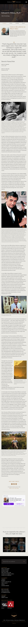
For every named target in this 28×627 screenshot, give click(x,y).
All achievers (5, 10)
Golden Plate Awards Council (7, 573)
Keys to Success (5, 588)
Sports (3, 584)
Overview (3, 596)
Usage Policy (14, 623)
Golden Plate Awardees (6, 575)
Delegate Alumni (4, 571)
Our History (4, 567)
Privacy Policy (23, 621)
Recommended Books (5, 592)
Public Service (4, 583)
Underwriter (4, 621)
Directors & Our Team (6, 572)
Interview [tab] (17, 23)
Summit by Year (4, 597)
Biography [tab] (4, 23)
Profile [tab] (11, 23)
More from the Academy (6, 600)
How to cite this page (14, 488)
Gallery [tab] (23, 23)
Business (3, 580)
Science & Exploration (6, 581)
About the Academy (5, 568)
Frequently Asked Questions (15, 621)
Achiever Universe (5, 585)
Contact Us (8, 621)
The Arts (3, 579)
